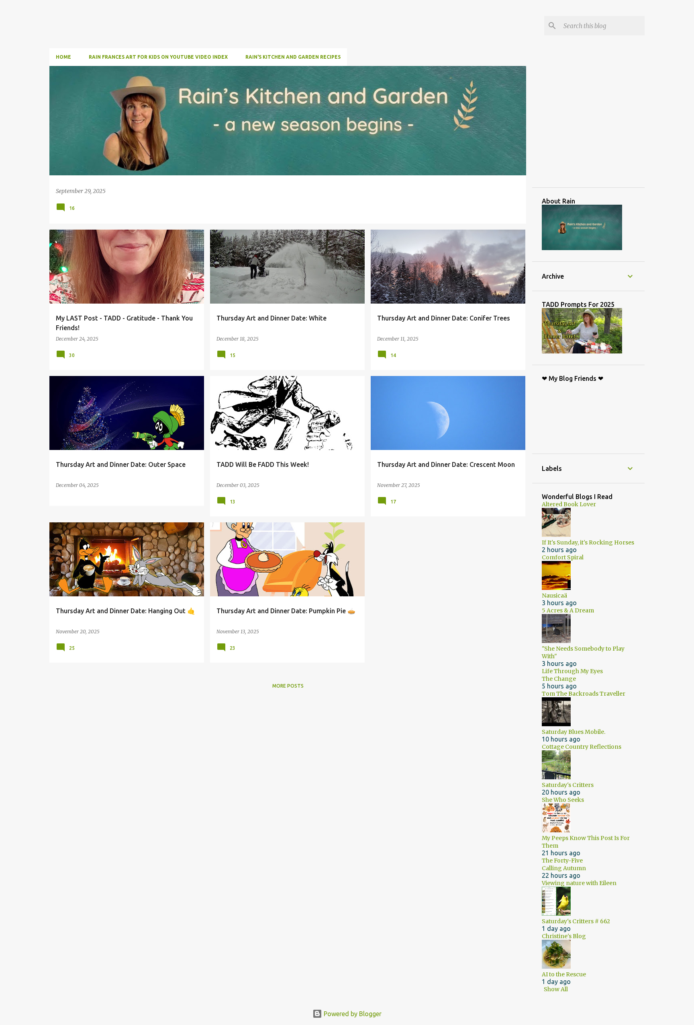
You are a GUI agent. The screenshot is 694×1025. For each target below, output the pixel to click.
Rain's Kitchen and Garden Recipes (293, 57)
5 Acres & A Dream (568, 610)
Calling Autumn (564, 868)
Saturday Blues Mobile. (573, 731)
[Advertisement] (602, 126)
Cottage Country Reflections (581, 746)
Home (63, 57)
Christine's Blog (564, 936)
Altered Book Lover (569, 504)
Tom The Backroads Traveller (583, 693)
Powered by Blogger (352, 1013)
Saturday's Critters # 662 (576, 921)
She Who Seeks (563, 799)
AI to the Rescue (564, 974)
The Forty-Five (562, 860)
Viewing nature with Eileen (579, 883)
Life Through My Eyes (572, 671)
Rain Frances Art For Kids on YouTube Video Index (158, 57)
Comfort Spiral (563, 557)
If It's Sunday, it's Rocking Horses (588, 542)
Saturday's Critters (568, 785)
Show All (556, 989)
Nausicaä (554, 595)
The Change (559, 678)
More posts (288, 685)
